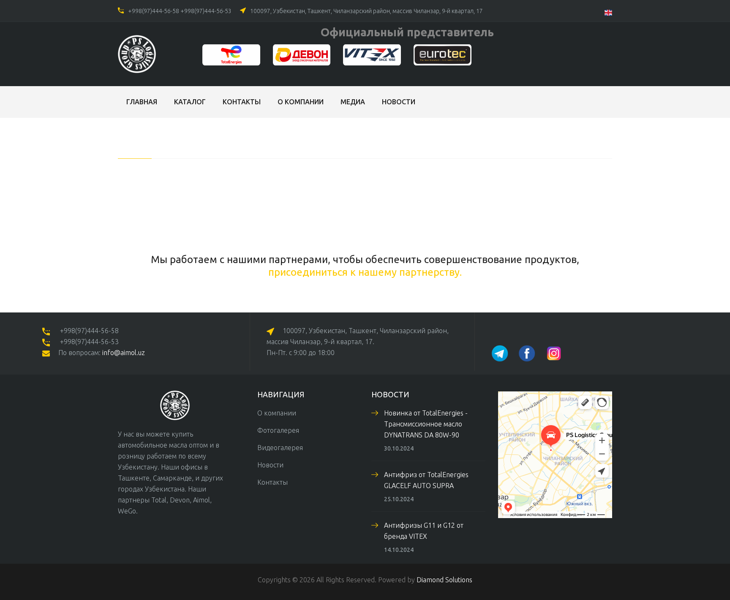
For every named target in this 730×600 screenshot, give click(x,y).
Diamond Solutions (444, 580)
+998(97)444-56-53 (206, 11)
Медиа (352, 102)
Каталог (190, 102)
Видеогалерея (280, 447)
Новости (398, 102)
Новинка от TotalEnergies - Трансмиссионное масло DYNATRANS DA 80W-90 (426, 424)
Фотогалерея (278, 430)
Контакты (242, 102)
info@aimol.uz (123, 352)
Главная (141, 102)
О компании (301, 102)
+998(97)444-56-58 (153, 11)
